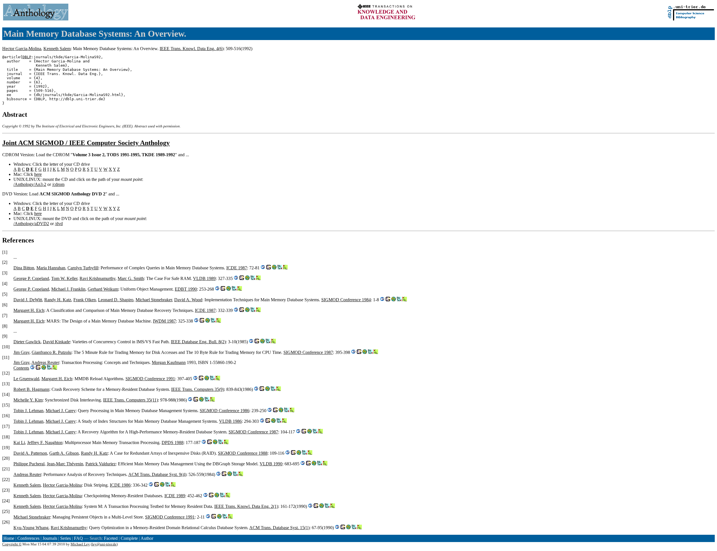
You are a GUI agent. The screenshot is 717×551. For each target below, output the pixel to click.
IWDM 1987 (164, 321)
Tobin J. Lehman (28, 410)
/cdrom (58, 184)
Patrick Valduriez (100, 463)
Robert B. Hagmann (31, 389)
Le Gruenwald (26, 378)
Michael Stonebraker (154, 299)
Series (65, 538)
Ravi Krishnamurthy (97, 278)
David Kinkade (56, 341)
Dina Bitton (23, 267)
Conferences (28, 538)
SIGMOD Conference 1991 (150, 378)
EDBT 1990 (186, 289)
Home (8, 538)
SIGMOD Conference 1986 (224, 410)
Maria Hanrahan (50, 267)
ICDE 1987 (236, 267)
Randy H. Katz (57, 299)
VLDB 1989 (204, 278)
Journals (50, 538)
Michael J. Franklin (68, 289)
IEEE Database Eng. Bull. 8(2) (198, 341)
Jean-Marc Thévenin (65, 463)
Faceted (111, 538)
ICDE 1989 (174, 495)
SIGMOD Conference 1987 (308, 352)
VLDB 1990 (271, 463)
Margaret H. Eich (28, 310)
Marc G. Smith (131, 278)
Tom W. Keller (64, 278)
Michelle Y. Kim (28, 400)
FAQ (78, 538)
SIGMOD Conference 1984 (346, 299)
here (38, 174)
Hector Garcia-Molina (21, 48)
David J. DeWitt (27, 299)
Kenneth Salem (57, 48)
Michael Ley (80, 544)
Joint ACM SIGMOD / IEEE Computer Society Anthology (86, 142)
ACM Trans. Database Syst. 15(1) (279, 527)
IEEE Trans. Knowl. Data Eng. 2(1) (246, 506)
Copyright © (12, 544)
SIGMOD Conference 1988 (242, 453)
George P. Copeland (31, 278)
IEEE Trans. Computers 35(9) (197, 389)
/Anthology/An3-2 (29, 184)
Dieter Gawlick (27, 341)
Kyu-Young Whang (30, 527)
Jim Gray (21, 352)
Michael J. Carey (61, 410)
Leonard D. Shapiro (115, 299)
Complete (129, 538)
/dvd (59, 223)
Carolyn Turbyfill (82, 267)
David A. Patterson (30, 453)
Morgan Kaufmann (169, 362)
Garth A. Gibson (64, 453)
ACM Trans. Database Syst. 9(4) (157, 474)
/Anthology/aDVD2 (31, 223)
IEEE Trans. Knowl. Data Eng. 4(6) (192, 48)
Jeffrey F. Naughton (44, 442)
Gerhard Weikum (103, 289)
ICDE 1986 (120, 485)
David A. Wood (188, 299)
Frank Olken (84, 299)
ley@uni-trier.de (104, 544)
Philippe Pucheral (29, 463)
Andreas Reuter (45, 362)
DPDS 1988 (172, 442)
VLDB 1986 (230, 421)
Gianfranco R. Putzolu (51, 352)
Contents (21, 368)
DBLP (26, 57)
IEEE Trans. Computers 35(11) (130, 400)
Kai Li (19, 442)
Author (147, 538)
